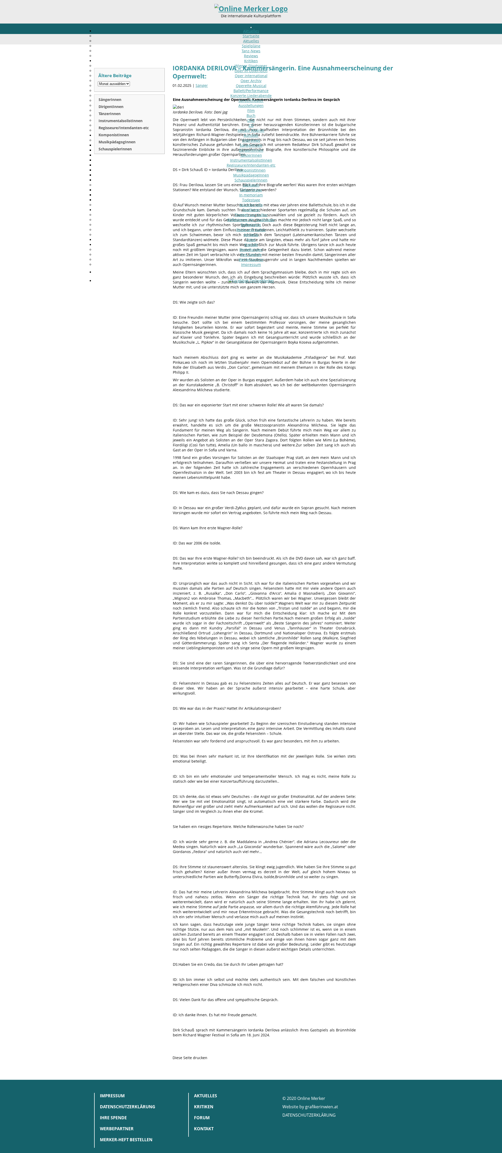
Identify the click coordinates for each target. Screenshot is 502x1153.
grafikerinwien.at (321, 1107)
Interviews (251, 140)
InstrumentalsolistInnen (251, 160)
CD (251, 125)
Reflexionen (251, 224)
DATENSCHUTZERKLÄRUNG (309, 1115)
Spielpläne (251, 45)
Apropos (251, 234)
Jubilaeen (251, 185)
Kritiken (251, 60)
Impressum (251, 264)
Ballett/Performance (251, 90)
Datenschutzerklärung (127, 1107)
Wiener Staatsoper (251, 65)
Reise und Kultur (251, 229)
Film (251, 110)
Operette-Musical (251, 85)
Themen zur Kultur (251, 214)
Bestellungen (251, 249)
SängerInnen (251, 145)
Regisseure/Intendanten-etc (251, 165)
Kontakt (251, 244)
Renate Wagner (251, 130)
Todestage (251, 199)
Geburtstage (251, 190)
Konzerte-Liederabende (251, 95)
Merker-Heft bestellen (126, 1140)
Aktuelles (251, 31)
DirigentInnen (251, 150)
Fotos (251, 239)
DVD (251, 120)
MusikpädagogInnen (251, 175)
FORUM (202, 1118)
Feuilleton (251, 209)
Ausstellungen (251, 105)
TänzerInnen (251, 155)
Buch (251, 115)
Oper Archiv (251, 80)
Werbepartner (251, 259)
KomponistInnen (251, 170)
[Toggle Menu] (251, 27)
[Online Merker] (251, 8)
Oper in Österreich (251, 70)
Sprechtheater (251, 100)
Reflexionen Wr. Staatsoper (251, 219)
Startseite (251, 35)
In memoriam (251, 194)
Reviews (251, 55)
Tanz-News (251, 50)
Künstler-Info (251, 204)
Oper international (251, 75)
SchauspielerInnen (251, 180)
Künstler (251, 135)
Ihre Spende (251, 254)
